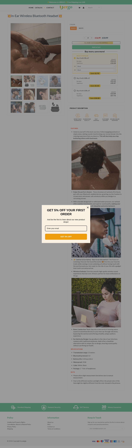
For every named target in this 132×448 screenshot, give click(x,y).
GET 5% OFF (66, 237)
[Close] (87, 207)
